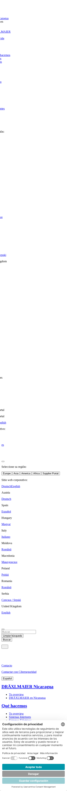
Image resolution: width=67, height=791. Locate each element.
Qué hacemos (14, 705)
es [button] (2, 444)
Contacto (6, 665)
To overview (16, 694)
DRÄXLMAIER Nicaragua (27, 686)
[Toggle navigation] (4, 647)
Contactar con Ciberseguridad (18, 671)
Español (7, 678)
